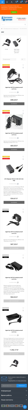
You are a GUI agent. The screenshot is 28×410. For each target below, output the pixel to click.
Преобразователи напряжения (11, 28)
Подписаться (22, 385)
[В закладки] (23, 65)
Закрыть (14, 12)
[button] (11, 2)
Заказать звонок (22, 19)
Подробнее (19, 9)
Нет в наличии (14, 248)
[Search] (25, 24)
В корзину (14, 104)
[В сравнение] (23, 68)
